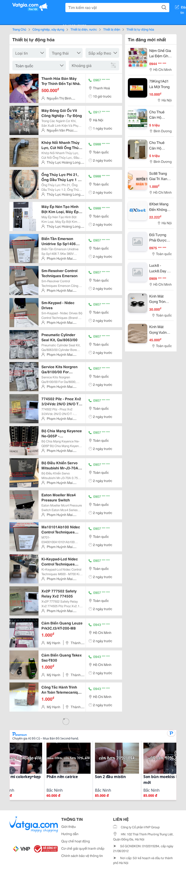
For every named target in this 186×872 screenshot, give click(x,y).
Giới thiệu (68, 826)
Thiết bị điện (111, 29)
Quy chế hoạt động (75, 841)
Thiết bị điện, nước (83, 29)
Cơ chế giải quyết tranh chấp (82, 848)
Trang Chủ (19, 29)
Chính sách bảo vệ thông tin (82, 855)
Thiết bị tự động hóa (140, 29)
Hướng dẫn (69, 833)
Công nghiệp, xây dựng (48, 29)
